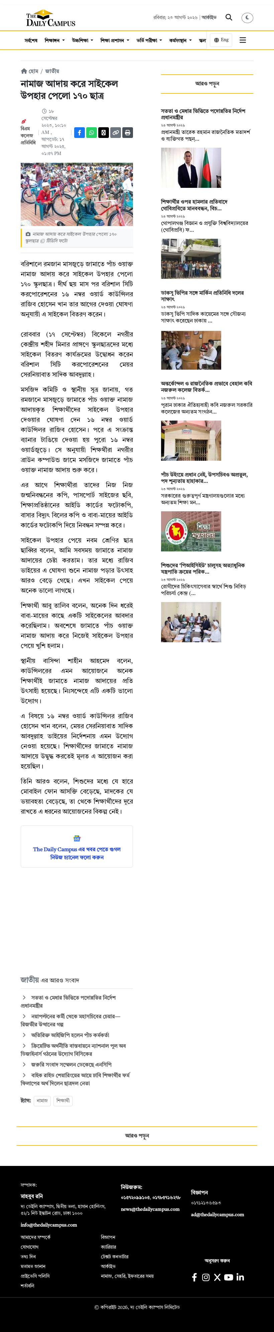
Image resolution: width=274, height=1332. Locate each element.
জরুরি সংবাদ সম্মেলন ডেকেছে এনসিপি (71, 1065)
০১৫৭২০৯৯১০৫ (135, 1197)
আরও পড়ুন (207, 84)
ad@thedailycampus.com (217, 1214)
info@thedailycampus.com (49, 1225)
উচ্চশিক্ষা (81, 41)
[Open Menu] (243, 40)
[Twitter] (103, 132)
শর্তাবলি (27, 1286)
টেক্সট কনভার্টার (114, 1257)
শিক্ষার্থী (63, 1101)
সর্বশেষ (31, 41)
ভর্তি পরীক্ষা (147, 41)
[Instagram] (205, 1278)
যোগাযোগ (29, 1247)
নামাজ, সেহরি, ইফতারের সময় (127, 1276)
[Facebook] (79, 132)
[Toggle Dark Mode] (248, 18)
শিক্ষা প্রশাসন (113, 41)
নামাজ (42, 1101)
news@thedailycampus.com (150, 1209)
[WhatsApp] (91, 132)
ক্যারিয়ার (108, 1247)
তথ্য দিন (28, 1257)
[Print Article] (127, 132)
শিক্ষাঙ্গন (53, 41)
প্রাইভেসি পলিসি (35, 1276)
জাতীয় (52, 71)
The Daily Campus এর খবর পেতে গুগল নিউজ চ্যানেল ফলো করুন (77, 854)
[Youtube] (229, 1278)
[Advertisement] (77, 921)
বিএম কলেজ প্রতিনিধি (28, 136)
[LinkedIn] (240, 1278)
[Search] (229, 18)
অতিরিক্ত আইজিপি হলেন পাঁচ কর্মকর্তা (69, 1035)
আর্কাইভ (209, 17)
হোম (32, 71)
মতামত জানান (33, 1266)
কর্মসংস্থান (178, 41)
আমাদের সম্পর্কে (35, 1237)
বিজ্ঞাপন (108, 1237)
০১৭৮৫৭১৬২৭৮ (166, 1197)
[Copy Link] (115, 132)
